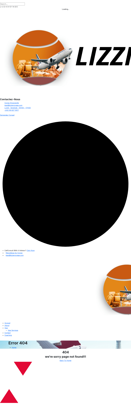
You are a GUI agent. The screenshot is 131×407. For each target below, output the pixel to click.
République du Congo (14, 253)
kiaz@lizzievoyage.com (13, 105)
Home (14, 347)
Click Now (31, 250)
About (7, 325)
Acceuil (7, 323)
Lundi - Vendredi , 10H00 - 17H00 (18, 108)
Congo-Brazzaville (12, 103)
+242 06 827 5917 (12, 110)
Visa (6, 328)
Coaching (8, 335)
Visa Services (13, 330)
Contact (8, 333)
